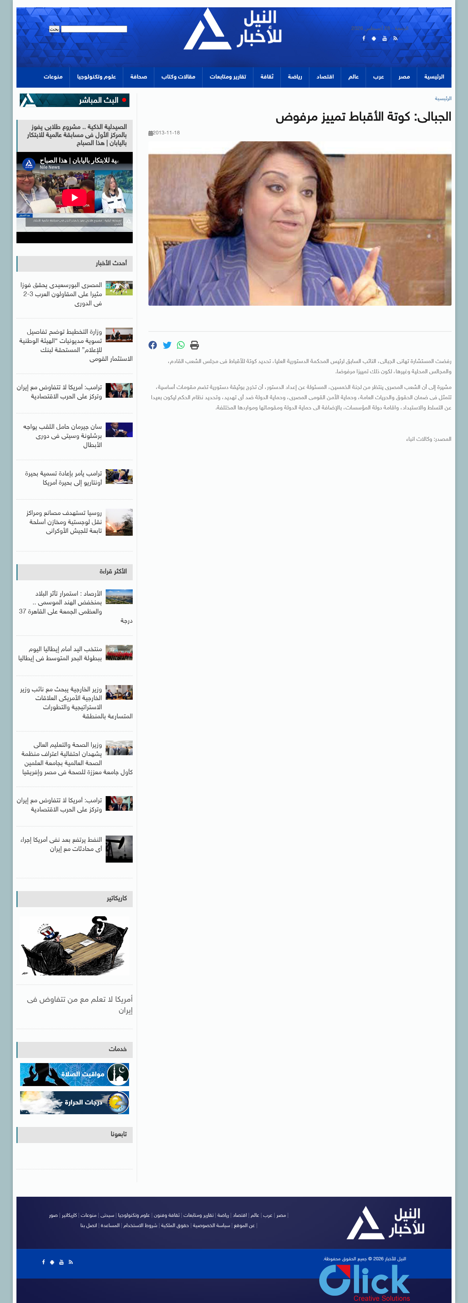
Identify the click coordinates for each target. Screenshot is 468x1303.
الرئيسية (434, 77)
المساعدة (110, 1226)
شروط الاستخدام (140, 1226)
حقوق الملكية (175, 1226)
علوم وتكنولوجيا (96, 77)
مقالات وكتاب (178, 77)
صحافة (139, 77)
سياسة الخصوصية (211, 1226)
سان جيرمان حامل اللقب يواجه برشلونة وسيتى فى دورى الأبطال (62, 436)
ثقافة (267, 77)
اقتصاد (325, 77)
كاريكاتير (117, 899)
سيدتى (107, 1215)
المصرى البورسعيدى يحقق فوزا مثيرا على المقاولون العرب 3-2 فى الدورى (61, 295)
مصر (404, 77)
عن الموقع (244, 1226)
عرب (378, 77)
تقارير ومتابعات (228, 77)
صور (53, 1215)
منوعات (53, 77)
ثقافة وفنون (167, 1215)
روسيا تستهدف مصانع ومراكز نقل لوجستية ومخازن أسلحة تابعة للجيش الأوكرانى (64, 522)
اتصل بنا (88, 1226)
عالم (353, 77)
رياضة (295, 77)
